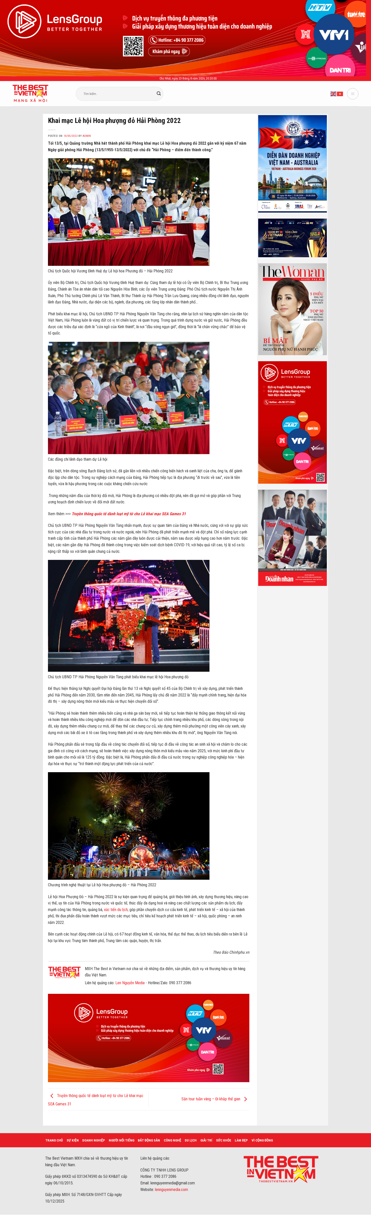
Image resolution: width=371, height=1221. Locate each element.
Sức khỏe (223, 1140)
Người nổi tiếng (121, 1140)
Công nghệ (172, 1140)
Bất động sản (149, 1140)
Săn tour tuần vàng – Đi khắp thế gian (211, 1099)
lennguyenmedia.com (171, 1189)
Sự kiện (73, 1140)
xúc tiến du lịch (116, 909)
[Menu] (352, 93)
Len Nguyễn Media (130, 982)
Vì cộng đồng (262, 1140)
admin (87, 136)
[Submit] (158, 93)
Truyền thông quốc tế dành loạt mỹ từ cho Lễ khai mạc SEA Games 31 (129, 513)
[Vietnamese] (340, 93)
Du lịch (191, 1140)
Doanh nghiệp (93, 1140)
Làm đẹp (241, 1140)
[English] (333, 93)
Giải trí (206, 1140)
